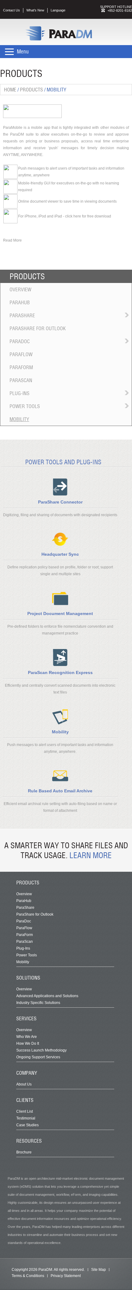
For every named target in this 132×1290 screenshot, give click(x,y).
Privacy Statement (66, 1275)
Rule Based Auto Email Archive (60, 790)
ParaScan (21, 380)
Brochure (24, 1152)
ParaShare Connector (60, 502)
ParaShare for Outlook (38, 328)
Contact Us (11, 10)
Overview (20, 289)
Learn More (90, 855)
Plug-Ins (19, 393)
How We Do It (27, 1043)
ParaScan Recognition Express (60, 672)
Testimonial (25, 1118)
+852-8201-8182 (119, 10)
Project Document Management (60, 613)
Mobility (19, 419)
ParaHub (20, 302)
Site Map (98, 1269)
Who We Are (26, 1037)
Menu (23, 51)
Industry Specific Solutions (38, 1003)
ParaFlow (21, 354)
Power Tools (25, 406)
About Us (24, 1084)
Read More (12, 240)
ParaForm (21, 367)
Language (58, 10)
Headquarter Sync (60, 554)
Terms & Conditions (28, 1275)
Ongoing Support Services (38, 1057)
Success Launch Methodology (41, 1050)
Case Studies (27, 1125)
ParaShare (22, 315)
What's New (35, 10)
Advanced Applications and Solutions (47, 996)
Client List (24, 1111)
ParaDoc (20, 341)
